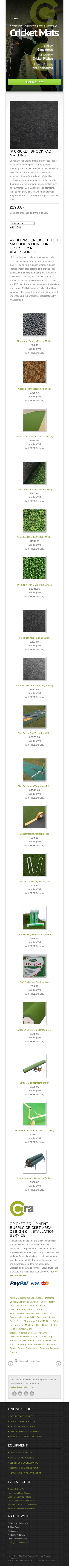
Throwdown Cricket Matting (37, 1321)
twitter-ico (20, 1393)
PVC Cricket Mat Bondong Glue (34, 982)
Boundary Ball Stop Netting (19, 1497)
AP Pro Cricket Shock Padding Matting (34, 685)
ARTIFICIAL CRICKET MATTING (24, 1426)
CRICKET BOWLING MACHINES (24, 1431)
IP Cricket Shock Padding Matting (35, 638)
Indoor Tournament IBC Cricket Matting (34, 436)
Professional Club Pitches (19, 1493)
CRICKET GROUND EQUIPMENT (25, 1468)
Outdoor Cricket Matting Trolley (34, 1083)
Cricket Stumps (27, 1340)
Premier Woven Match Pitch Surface (34, 585)
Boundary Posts (24, 1309)
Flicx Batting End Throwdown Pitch (34, 733)
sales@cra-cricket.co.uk (22, 1387)
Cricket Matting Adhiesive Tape (34, 834)
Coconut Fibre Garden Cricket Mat (34, 389)
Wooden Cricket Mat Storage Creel (34, 1030)
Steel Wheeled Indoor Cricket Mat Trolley (34, 1130)
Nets (16, 1556)
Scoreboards (25, 1333)
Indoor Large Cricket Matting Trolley (34, 1178)
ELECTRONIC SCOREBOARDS (24, 1463)
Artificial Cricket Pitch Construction (26, 1298)
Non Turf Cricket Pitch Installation (22, 1505)
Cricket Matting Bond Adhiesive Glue (34, 934)
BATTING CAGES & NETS (21, 1416)
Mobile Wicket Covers (27, 1336)
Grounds (47, 1556)
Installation (13, 1558)
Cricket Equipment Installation (30, 1344)
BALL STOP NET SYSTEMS (22, 1458)
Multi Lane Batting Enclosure (33, 1317)
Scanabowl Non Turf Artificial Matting (34, 537)
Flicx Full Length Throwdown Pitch (34, 786)
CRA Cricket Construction (34, 7)
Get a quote (34, 82)
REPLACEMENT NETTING (21, 1453)
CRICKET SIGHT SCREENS (22, 1421)
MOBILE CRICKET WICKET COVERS (26, 1437)
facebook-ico (14, 1393)
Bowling (31, 1556)
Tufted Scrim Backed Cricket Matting (34, 489)
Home (14, 18)
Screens (39, 1556)
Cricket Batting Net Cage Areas (21, 1501)
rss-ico (31, 1393)
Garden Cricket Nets (27, 1348)
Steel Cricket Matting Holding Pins (34, 881)
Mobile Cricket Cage (36, 1313)
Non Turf (23, 1556)
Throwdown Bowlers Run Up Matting (34, 341)
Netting (20, 1313)
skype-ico (26, 1393)
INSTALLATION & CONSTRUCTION (26, 1473)
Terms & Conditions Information (21, 1508)
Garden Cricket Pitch (17, 1489)
